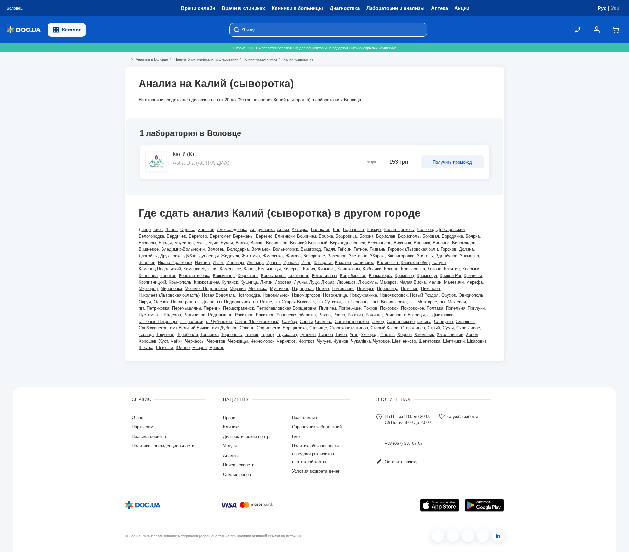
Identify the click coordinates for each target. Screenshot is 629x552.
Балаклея (320, 229)
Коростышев (273, 275)
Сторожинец (413, 327)
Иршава (291, 262)
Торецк (267, 334)
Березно (264, 236)
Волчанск (260, 249)
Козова (434, 268)
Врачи (229, 417)
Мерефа (474, 282)
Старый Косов (384, 327)
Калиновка (363, 262)
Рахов (324, 314)
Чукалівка (361, 341)
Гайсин (344, 249)
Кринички (473, 275)
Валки (242, 242)
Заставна (358, 255)
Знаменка (469, 255)
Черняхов (286, 341)
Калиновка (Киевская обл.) (403, 262)
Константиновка (194, 275)
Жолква (293, 255)
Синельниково (401, 321)
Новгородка (248, 295)
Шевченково (404, 341)
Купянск (230, 282)
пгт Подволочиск (233, 301)
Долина (466, 249)
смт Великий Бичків (189, 327)
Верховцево (379, 242)
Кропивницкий (152, 282)
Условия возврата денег (316, 471)
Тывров (325, 334)
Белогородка (151, 236)
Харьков (206, 229)
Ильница (255, 262)
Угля (354, 334)
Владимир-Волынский (183, 249)
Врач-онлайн (304, 417)
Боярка (473, 236)
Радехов (172, 314)
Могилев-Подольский (206, 288)
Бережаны (243, 236)
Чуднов (341, 341)
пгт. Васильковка (390, 301)
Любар (327, 282)
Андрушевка (262, 229)
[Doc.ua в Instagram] (453, 536)
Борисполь (409, 236)
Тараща (146, 334)
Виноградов (463, 242)
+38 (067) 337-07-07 (404, 443)
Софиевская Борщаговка (282, 327)
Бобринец (306, 236)
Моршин (238, 288)
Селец (378, 321)
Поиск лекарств (238, 465)
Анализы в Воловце (149, 59)
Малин (434, 282)
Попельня (455, 308)
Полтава (435, 308)
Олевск (161, 301)
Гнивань (377, 249)
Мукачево (279, 288)
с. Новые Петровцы (158, 321)
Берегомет (220, 236)
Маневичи (454, 282)
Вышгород (311, 249)
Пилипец (327, 308)
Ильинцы (235, 262)
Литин (266, 282)
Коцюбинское (353, 275)
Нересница (387, 288)
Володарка (238, 249)
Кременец (404, 275)
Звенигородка (400, 255)
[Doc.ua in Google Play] (484, 505)
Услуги (230, 446)
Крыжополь (180, 282)
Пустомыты (150, 314)
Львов (171, 229)
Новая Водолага (218, 295)
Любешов (346, 282)
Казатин (343, 262)
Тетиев (251, 334)
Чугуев (324, 341)
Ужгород (369, 334)
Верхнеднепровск (347, 242)
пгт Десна (204, 301)
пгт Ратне (262, 301)
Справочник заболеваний (317, 426)
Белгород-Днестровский (441, 229)
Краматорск (380, 275)
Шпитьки (164, 347)
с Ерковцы (414, 314)
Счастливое (468, 327)
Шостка (146, 347)
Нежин (322, 288)
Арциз (283, 229)
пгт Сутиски (329, 301)
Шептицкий (454, 341)
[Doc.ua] (24, 30)
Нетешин (409, 288)
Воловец (215, 249)
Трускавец (287, 334)
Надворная (303, 288)
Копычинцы (224, 275)
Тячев (341, 334)
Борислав (385, 236)
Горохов (448, 249)
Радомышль (220, 314)
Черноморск (262, 341)
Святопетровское (352, 321)
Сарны (306, 321)
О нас (137, 417)
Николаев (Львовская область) (169, 295)
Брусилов (184, 242)
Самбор (289, 321)
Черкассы (194, 341)
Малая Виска (412, 282)
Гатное (360, 249)
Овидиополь (471, 295)
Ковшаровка (413, 268)
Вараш (256, 242)
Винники (422, 242)
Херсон (404, 334)
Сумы (448, 327)
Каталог (71, 29)
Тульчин (308, 334)
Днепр (145, 229)
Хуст (163, 341)
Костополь (298, 275)
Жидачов (230, 255)
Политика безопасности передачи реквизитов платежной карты (315, 454)
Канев (250, 268)
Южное (183, 347)
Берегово (198, 236)
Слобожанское (153, 327)
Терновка (209, 334)
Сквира (424, 321)
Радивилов (194, 314)
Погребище (350, 308)
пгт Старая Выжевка (295, 301)
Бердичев (176, 236)
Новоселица (335, 295)
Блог (296, 436)
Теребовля (187, 334)
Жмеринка (272, 255)
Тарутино (165, 334)
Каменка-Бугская (200, 268)
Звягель (425, 255)
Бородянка (452, 236)
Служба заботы (462, 416)
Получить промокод (452, 162)
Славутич (443, 321)
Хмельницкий (450, 334)
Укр (615, 8)
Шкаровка (476, 341)
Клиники (231, 426)
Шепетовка (429, 341)
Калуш (439, 262)
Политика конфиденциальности (163, 446)
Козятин (452, 268)
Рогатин (355, 314)
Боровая (430, 236)
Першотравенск (238, 308)
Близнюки (285, 236)
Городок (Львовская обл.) (413, 249)
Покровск (389, 308)
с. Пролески (191, 321)
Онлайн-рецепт (238, 474)
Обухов (448, 295)
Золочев (147, 262)
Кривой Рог (450, 275)
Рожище (374, 314)
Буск (201, 242)
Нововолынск (276, 295)
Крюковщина (206, 282)
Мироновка (171, 288)
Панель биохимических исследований (203, 59)
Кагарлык (323, 262)
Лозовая (283, 282)
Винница (441, 242)
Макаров (388, 282)
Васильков (276, 242)
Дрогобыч (148, 255)
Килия (309, 268)
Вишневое (149, 249)
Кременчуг (427, 275)
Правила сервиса (149, 436)
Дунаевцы (209, 255)
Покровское (412, 308)
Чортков (306, 341)
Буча (213, 242)
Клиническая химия (258, 59)
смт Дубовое (224, 327)
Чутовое (381, 341)
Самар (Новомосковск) (257, 321)
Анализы (231, 455)
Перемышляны (186, 308)
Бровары (147, 242)
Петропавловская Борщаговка (286, 308)
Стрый (434, 327)
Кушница (249, 282)
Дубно (190, 255)
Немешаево (343, 288)
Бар (336, 229)
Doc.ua (134, 536)
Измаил (202, 262)
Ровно (339, 314)
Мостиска (257, 288)
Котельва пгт (324, 275)
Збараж (377, 255)
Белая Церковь (399, 229)
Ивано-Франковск (175, 262)
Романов (392, 314)
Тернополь (231, 334)
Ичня (306, 262)
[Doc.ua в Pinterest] (498, 536)
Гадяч (329, 249)
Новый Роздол (424, 295)
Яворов (199, 347)
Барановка (353, 229)
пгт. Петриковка (154, 308)
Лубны (300, 282)
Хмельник (424, 334)
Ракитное (244, 314)
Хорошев (147, 341)
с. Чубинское (219, 321)
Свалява (323, 321)
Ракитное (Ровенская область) (286, 314)
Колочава (148, 275)
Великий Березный (308, 242)
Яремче (216, 347)
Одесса (187, 229)
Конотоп (168, 275)
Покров (370, 308)
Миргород (148, 288)
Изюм (218, 262)
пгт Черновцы (356, 301)
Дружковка (170, 255)
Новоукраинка (363, 295)
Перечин (212, 308)
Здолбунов (446, 255)
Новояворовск (394, 295)
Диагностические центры (247, 436)
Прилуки (476, 308)
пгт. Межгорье (423, 301)
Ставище (318, 327)
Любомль (367, 282)
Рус (602, 8)
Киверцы (291, 268)
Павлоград (181, 301)
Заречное (337, 255)
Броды (165, 242)
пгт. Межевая (453, 301)
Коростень (248, 275)
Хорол (472, 334)
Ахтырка (300, 229)
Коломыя (471, 268)
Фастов (387, 334)
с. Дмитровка (440, 314)
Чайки (176, 341)
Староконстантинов (349, 327)
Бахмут (374, 229)
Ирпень (273, 262)
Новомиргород (306, 295)
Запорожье (314, 255)
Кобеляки (372, 268)
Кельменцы (269, 268)
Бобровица (346, 236)
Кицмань (326, 268)
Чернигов (216, 341)
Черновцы (238, 341)
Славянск (465, 321)
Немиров (365, 288)
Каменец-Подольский (160, 268)
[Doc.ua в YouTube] (483, 536)
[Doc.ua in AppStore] (439, 505)
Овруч (145, 301)
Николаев (430, 288)
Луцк (314, 282)
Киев (158, 229)
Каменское (230, 268)
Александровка (232, 229)
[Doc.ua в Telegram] (468, 536)
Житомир (251, 255)
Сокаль (247, 327)
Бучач (227, 242)
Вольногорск (285, 249)
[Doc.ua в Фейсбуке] (438, 536)
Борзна (366, 236)
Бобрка (326, 236)
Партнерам (142, 426)
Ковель (391, 268)
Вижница (402, 242)
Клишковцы (348, 268)
